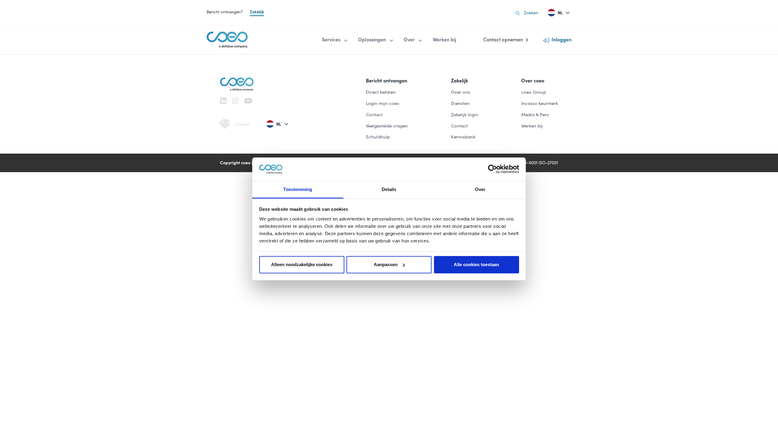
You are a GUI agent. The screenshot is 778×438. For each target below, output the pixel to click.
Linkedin (223, 100)
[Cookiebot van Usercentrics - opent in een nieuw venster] (492, 169)
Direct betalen (381, 92)
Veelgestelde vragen (387, 126)
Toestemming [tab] (297, 189)
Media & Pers (535, 114)
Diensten (460, 103)
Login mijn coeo (382, 103)
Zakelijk (257, 12)
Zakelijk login (464, 114)
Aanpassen (386, 264)
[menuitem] (335, 39)
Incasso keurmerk (539, 103)
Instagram (235, 100)
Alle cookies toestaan (476, 264)
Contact (374, 114)
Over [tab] (480, 189)
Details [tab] (389, 189)
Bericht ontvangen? (225, 12)
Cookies (242, 124)
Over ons (460, 92)
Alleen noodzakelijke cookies (301, 264)
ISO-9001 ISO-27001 (539, 162)
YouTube (248, 100)
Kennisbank (463, 137)
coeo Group (533, 92)
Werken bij (532, 126)
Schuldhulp (378, 137)
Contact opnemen (503, 40)
